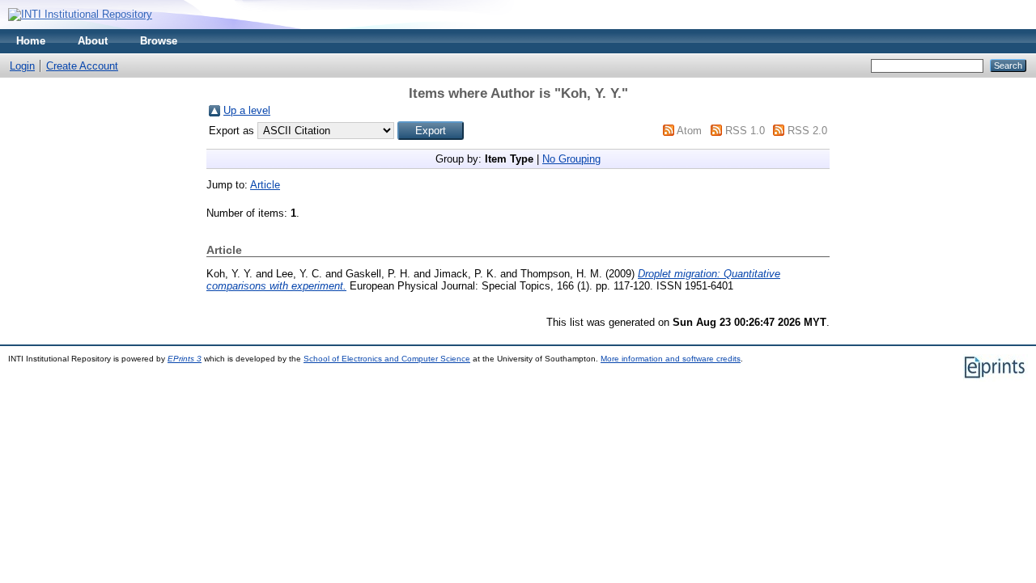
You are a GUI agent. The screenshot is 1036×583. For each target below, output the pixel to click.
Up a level (246, 110)
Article (265, 185)
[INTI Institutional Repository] (80, 14)
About (93, 41)
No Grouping (571, 159)
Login (22, 66)
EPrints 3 (185, 358)
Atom (689, 131)
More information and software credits (671, 358)
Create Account (82, 66)
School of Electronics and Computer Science (387, 358)
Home (30, 41)
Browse (158, 41)
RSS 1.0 (745, 131)
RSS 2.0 (807, 131)
